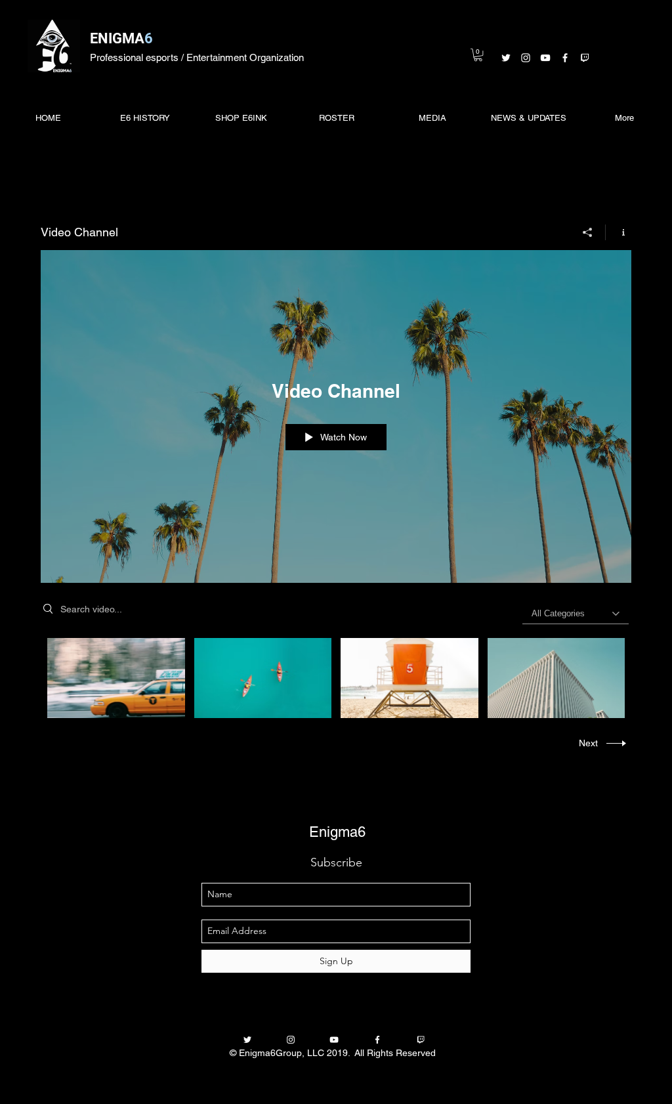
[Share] (588, 232)
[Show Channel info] (618, 232)
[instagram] (526, 58)
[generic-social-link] (585, 58)
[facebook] (565, 58)
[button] (478, 55)
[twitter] (506, 58)
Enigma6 (337, 832)
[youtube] (545, 58)
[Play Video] (262, 677)
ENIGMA (117, 38)
